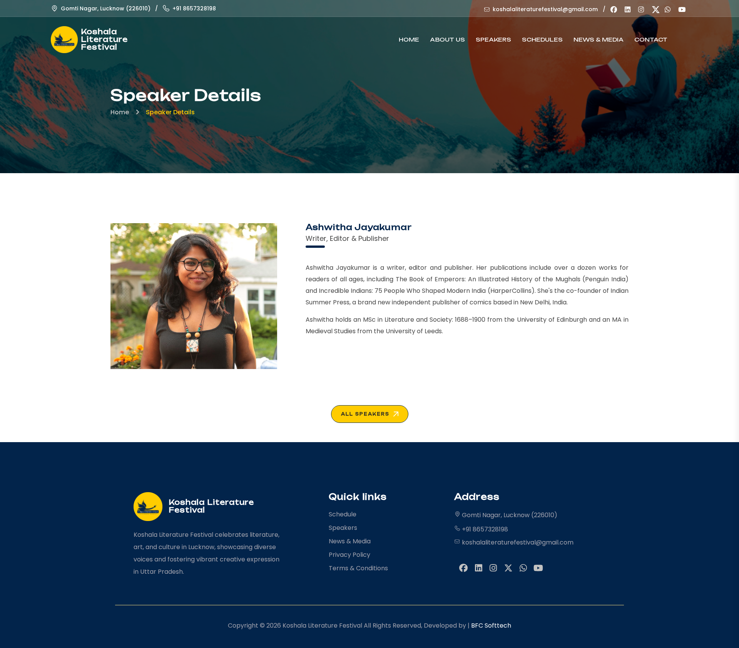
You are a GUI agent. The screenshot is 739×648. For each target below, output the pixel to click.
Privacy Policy (349, 554)
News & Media (598, 39)
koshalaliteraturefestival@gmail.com (545, 9)
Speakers (493, 39)
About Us (447, 39)
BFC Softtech (491, 625)
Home (409, 39)
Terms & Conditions (358, 568)
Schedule (342, 514)
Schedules (542, 39)
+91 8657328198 (194, 8)
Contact (650, 39)
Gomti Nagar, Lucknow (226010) (105, 8)
